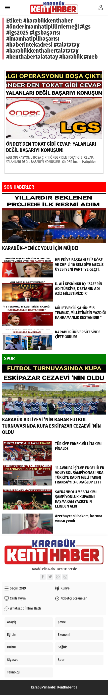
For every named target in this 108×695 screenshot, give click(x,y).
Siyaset (12, 660)
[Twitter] (50, 577)
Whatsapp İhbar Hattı (25, 608)
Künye (65, 588)
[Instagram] (65, 577)
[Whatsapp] (58, 577)
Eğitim (12, 635)
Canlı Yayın (18, 598)
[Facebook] (43, 577)
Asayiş (11, 622)
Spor (61, 660)
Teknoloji (13, 672)
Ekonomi (64, 635)
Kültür (11, 647)
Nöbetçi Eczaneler (74, 598)
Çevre (62, 622)
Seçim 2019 (18, 588)
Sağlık (62, 647)
